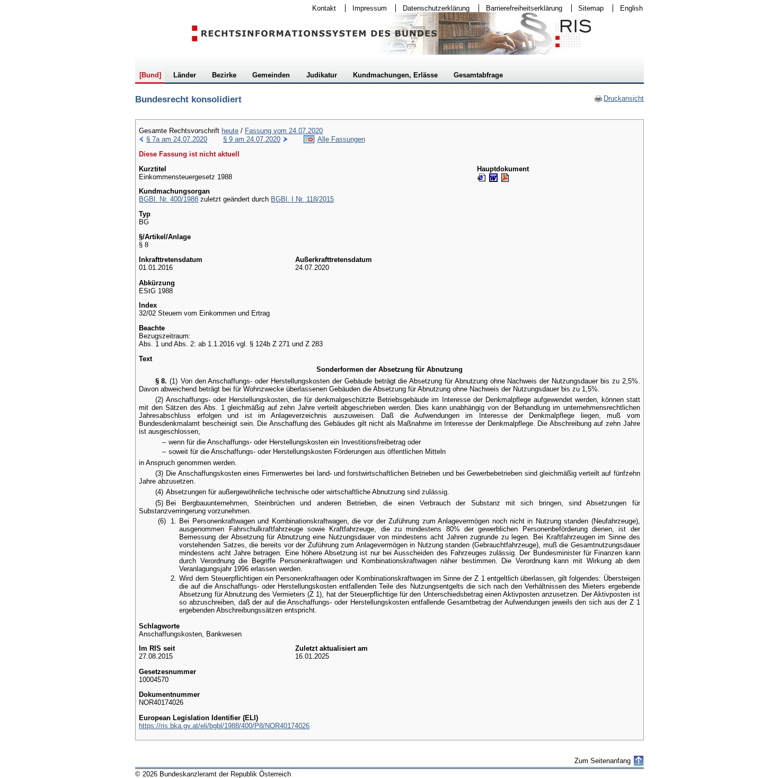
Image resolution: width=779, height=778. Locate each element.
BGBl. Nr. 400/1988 (168, 199)
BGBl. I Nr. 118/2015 (302, 199)
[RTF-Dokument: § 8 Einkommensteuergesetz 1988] (493, 177)
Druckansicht (619, 98)
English (631, 8)
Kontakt (320, 8)
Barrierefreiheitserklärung (520, 8)
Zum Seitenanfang (602, 761)
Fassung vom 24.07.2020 (284, 131)
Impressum (366, 8)
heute (230, 131)
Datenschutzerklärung (433, 8)
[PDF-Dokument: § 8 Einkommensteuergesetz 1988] (505, 177)
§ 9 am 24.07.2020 (251, 139)
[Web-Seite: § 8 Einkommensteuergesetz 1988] (481, 177)
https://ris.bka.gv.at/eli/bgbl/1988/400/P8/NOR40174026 (224, 726)
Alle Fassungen (341, 139)
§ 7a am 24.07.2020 (176, 139)
